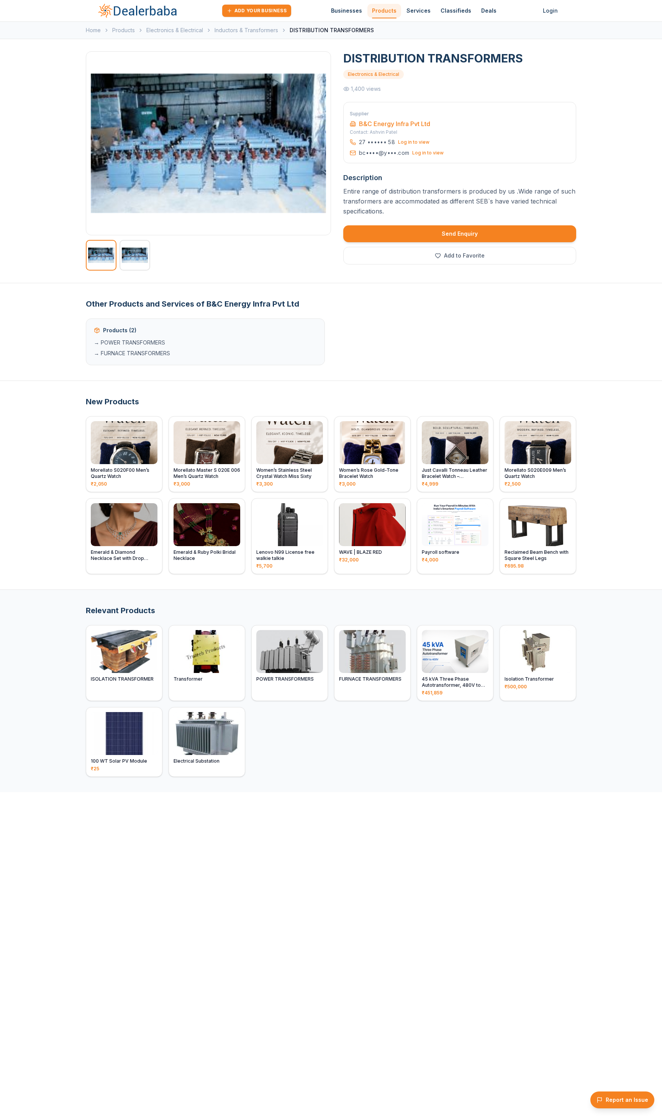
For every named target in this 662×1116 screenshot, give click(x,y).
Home (93, 30)
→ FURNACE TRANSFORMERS (132, 353)
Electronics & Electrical (174, 30)
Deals (488, 10)
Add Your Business (260, 10)
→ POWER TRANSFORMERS (129, 342)
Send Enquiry (460, 233)
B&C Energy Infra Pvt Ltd (394, 124)
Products (384, 10)
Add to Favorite (464, 255)
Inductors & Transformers (246, 30)
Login (550, 10)
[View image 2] (135, 255)
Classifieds (456, 10)
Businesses (346, 10)
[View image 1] (101, 255)
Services (418, 10)
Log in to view (413, 142)
